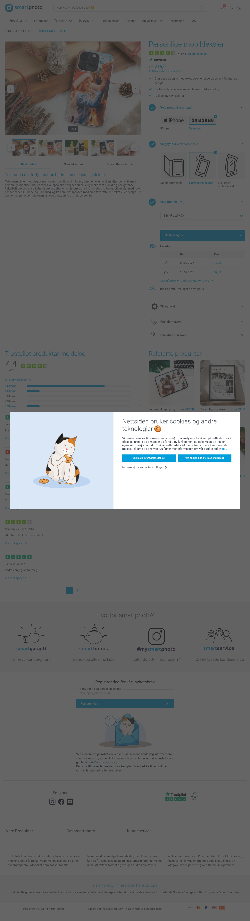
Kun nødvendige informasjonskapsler (204, 458)
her (224, 449)
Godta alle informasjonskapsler (148, 458)
